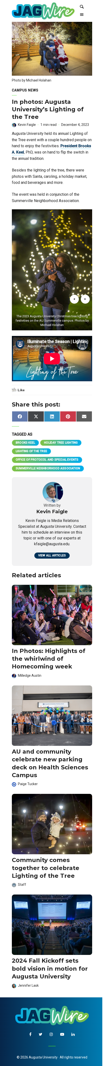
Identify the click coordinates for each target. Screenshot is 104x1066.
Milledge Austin (29, 675)
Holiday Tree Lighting (61, 442)
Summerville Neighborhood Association (48, 468)
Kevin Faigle (27, 125)
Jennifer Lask (28, 985)
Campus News (25, 90)
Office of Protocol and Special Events (47, 459)
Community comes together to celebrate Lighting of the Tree (45, 867)
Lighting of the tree (31, 451)
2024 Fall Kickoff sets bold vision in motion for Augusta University (50, 968)
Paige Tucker (28, 784)
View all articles (52, 555)
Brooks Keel (25, 442)
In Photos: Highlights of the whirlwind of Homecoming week (48, 658)
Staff (22, 885)
